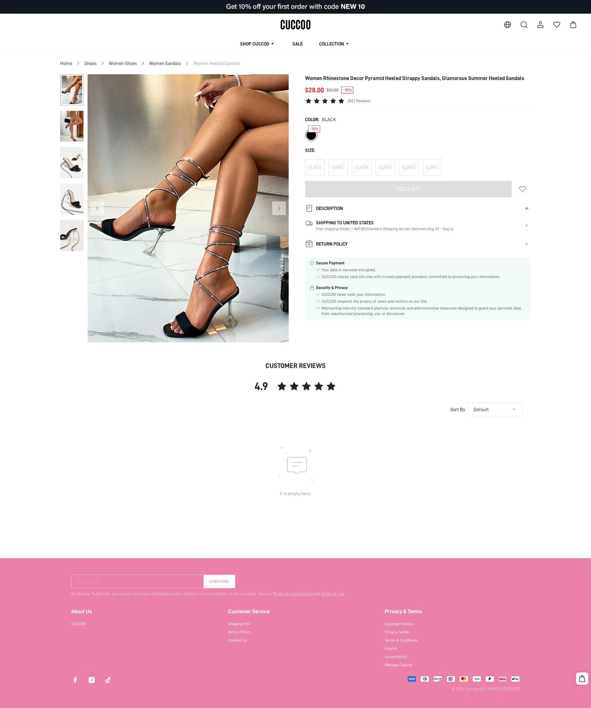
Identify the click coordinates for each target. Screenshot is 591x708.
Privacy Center (397, 632)
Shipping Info (239, 623)
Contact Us (237, 640)
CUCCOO (78, 623)
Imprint (391, 648)
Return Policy (239, 632)
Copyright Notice (399, 623)
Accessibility (396, 656)
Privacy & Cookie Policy (293, 593)
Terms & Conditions (401, 640)
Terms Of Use (332, 593)
